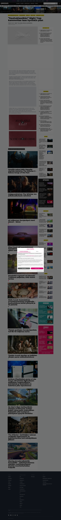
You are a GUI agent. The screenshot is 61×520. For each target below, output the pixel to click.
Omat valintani (24, 268)
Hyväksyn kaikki (37, 268)
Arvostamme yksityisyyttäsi (24, 251)
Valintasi (37, 251)
